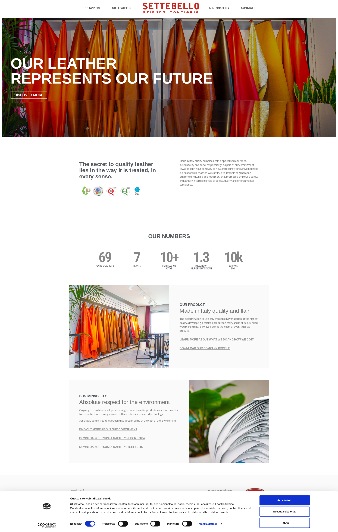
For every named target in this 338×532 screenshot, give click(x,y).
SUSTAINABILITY (219, 8)
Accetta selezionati (284, 511)
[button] (167, 134)
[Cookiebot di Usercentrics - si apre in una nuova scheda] (46, 525)
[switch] (123, 523)
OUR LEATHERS (121, 8)
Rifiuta (285, 522)
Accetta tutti (284, 500)
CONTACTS (248, 8)
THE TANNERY (92, 8)
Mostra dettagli (208, 523)
